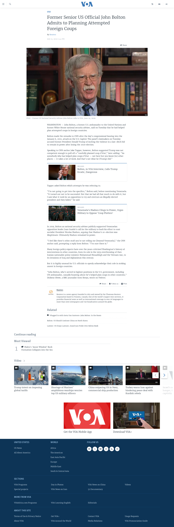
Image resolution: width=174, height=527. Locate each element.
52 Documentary (95, 489)
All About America (22, 452)
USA (49, 12)
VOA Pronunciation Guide (136, 521)
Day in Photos (57, 485)
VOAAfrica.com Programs (25, 503)
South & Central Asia (60, 471)
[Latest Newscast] (166, 4)
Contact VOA (93, 516)
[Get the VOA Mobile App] (87, 416)
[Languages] (152, 4)
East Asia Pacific (58, 457)
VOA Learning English (61, 503)
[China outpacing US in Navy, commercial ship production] (105, 375)
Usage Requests (132, 516)
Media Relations (95, 521)
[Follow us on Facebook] (89, 449)
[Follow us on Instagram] (106, 449)
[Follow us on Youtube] (100, 449)
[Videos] (159, 4)
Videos (128, 485)
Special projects (21, 489)
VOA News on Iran (59, 489)
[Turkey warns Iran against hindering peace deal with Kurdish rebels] (143, 375)
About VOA (19, 521)
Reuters (53, 35)
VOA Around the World (61, 521)
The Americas (57, 452)
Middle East (56, 466)
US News (18, 448)
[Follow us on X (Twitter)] (95, 449)
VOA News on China (96, 485)
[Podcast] (117, 449)
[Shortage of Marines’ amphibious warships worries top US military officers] (68, 375)
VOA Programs (20, 485)
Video (17, 360)
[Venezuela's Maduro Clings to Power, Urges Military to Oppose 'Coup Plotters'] (62, 213)
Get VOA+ (55, 516)
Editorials (92, 503)
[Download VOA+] (136, 416)
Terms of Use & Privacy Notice (27, 516)
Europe (54, 462)
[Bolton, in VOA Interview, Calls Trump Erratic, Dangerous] (62, 172)
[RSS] (111, 449)
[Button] (123, 45)
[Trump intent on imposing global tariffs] (31, 375)
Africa (53, 448)
